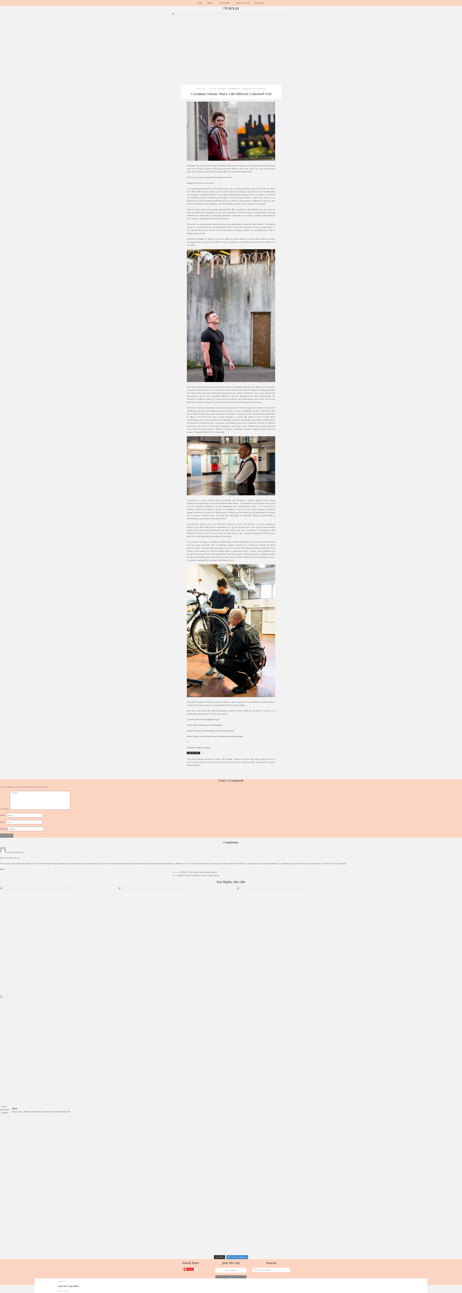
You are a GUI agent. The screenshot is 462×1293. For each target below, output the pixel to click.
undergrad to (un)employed (254, 89)
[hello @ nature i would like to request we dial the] (57, 1119)
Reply (2, 869)
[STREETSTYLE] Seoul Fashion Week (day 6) (198, 872)
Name (3, 815)
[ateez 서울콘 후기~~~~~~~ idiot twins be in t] (289, 1128)
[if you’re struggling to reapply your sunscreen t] (173, 1226)
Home (199, 3)
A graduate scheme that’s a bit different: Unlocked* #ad (231, 94)
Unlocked (224, 219)
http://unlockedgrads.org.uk (208, 719)
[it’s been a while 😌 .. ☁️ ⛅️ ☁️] (289, 1201)
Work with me (243, 3)
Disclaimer (224, 3)
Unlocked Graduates (196, 239)
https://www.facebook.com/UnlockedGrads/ (215, 731)
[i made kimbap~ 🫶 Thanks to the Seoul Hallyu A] (289, 1226)
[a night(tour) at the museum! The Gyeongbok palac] (289, 1185)
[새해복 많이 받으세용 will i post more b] (173, 1128)
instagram (191, 748)
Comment (4, 809)
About (210, 3)
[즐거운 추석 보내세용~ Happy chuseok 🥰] (57, 1203)
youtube (206, 748)
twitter (199, 748)
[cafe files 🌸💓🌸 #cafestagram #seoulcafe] (173, 1119)
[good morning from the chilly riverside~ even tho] (173, 1188)
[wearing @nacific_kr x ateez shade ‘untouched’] (57, 1128)
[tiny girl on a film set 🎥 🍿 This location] (57, 1227)
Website (3, 829)
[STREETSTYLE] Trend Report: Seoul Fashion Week (197, 875)
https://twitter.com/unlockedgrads (208, 725)
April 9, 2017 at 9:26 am (10, 858)
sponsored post (234, 89)
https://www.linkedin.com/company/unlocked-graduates (218, 736)
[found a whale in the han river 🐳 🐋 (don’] (173, 1207)
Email (3, 822)
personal (222, 89)
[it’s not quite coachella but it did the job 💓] (289, 1119)
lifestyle (212, 89)
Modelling (260, 3)
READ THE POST (64, 1291)
